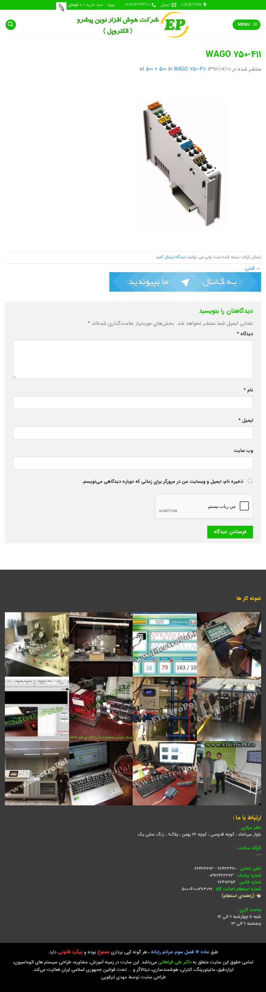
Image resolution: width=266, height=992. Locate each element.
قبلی (253, 268)
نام (248, 390)
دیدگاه (245, 334)
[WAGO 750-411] (180, 162)
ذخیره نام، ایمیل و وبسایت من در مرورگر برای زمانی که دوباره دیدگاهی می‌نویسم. (162, 481)
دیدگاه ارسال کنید (171, 257)
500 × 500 (156, 69)
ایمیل (245, 420)
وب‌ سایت (243, 451)
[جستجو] (11, 25)
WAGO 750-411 (190, 69)
